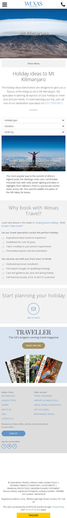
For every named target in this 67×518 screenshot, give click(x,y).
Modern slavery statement (45, 488)
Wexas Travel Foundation (47, 405)
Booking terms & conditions (25, 485)
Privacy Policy (58, 507)
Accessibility (49, 485)
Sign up (13, 433)
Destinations (8, 396)
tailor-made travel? (13, 225)
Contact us (8, 418)
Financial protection (18, 488)
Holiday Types (9, 400)
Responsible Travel (44, 414)
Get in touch (33, 317)
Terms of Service (32, 509)
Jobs (4, 414)
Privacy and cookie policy (44, 482)
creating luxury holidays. (47, 222)
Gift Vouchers (41, 409)
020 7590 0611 (54, 103)
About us (6, 409)
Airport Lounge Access (46, 400)
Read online (33, 345)
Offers (5, 405)
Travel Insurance (43, 396)
